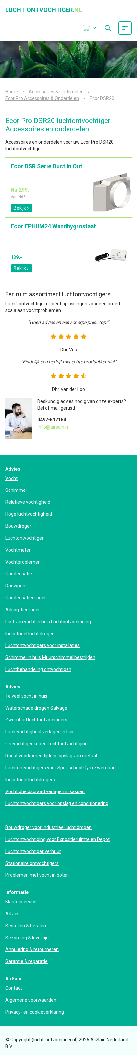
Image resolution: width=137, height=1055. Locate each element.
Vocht (11, 478)
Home (11, 91)
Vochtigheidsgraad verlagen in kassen (45, 791)
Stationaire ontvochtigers (32, 863)
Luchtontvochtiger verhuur (33, 851)
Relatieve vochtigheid (27, 502)
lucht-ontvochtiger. (43, 10)
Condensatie (18, 573)
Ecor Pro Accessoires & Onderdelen (42, 98)
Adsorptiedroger (22, 609)
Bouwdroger (18, 526)
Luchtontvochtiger (24, 538)
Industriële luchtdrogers (30, 779)
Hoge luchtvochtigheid (28, 514)
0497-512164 (51, 419)
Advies (12, 913)
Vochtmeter (18, 550)
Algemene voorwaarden (30, 1000)
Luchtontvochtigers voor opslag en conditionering (56, 803)
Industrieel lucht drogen (30, 633)
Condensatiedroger (25, 597)
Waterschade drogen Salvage (36, 708)
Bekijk (20, 208)
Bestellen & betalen (25, 925)
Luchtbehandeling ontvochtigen (38, 669)
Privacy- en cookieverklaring (34, 1012)
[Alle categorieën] (125, 28)
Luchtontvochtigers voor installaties (42, 645)
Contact (13, 988)
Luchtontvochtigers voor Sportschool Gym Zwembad (60, 767)
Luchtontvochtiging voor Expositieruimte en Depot (57, 839)
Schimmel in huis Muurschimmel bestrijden (50, 657)
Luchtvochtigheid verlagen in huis (40, 731)
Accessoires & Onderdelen (56, 91)
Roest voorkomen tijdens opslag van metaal (51, 755)
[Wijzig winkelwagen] (89, 28)
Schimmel (16, 490)
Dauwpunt (16, 585)
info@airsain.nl (53, 427)
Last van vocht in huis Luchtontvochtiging (48, 621)
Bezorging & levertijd (27, 937)
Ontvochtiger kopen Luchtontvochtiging (46, 743)
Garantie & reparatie (26, 961)
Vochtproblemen (23, 562)
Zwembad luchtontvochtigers (36, 719)
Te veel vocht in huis (26, 696)
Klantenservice (20, 901)
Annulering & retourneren (32, 949)
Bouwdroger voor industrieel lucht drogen (48, 827)
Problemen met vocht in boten (37, 875)
